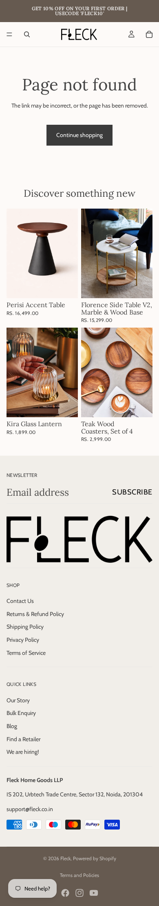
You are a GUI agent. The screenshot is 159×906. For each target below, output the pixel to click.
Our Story (18, 700)
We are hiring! (23, 751)
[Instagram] (79, 893)
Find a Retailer (23, 738)
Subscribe (132, 492)
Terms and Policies (79, 875)
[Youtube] (94, 893)
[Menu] (9, 34)
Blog (12, 726)
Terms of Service (26, 652)
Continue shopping (79, 135)
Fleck (65, 858)
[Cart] (149, 34)
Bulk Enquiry (21, 713)
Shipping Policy (25, 626)
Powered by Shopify (94, 858)
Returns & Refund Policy (35, 614)
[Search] (27, 34)
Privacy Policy (23, 639)
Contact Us (20, 601)
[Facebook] (65, 893)
